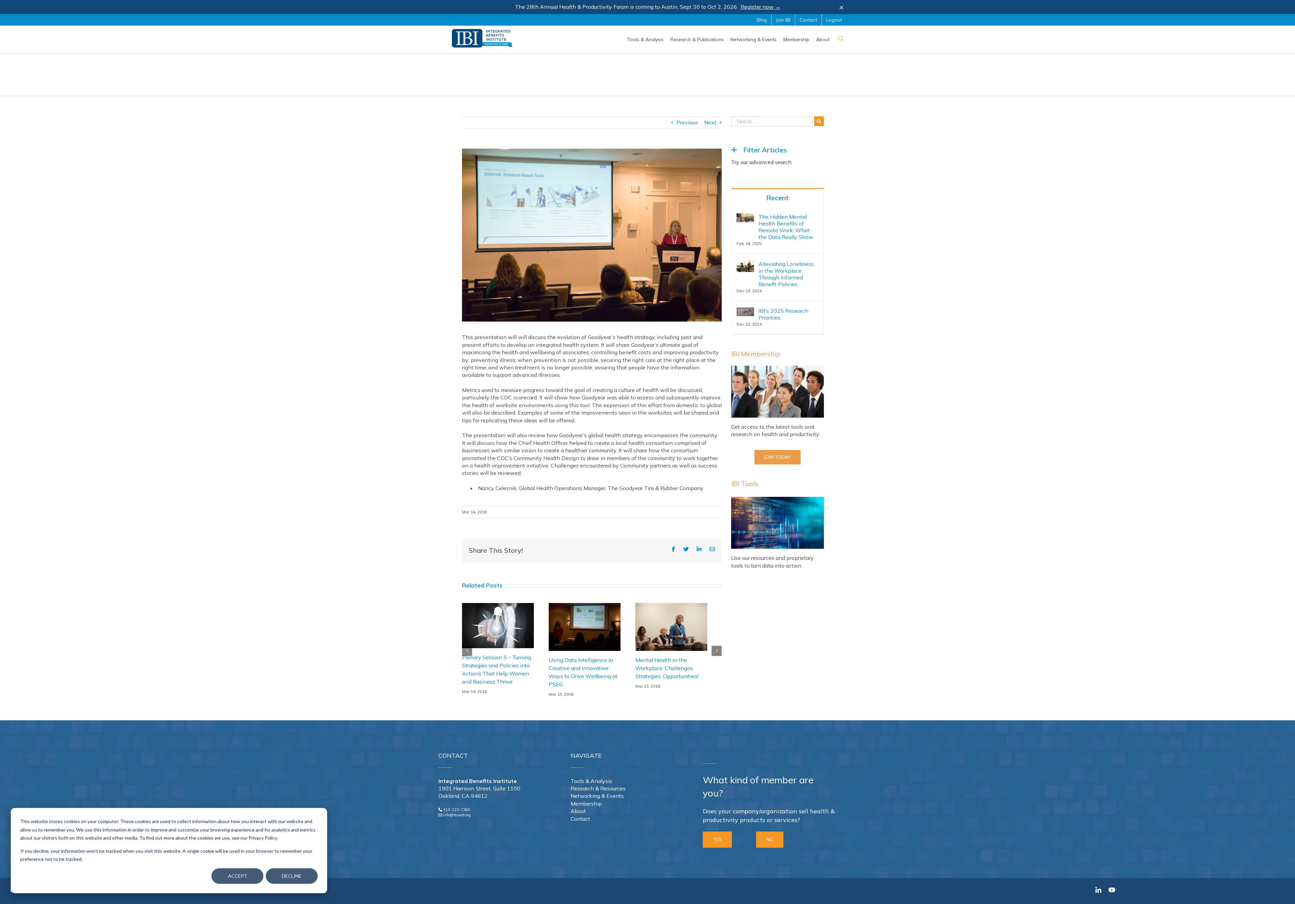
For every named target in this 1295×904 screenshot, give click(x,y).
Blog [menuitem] (762, 20)
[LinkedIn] (699, 549)
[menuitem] (645, 39)
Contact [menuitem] (808, 20)
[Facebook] (673, 549)
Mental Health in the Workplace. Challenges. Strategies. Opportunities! (580, 668)
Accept (237, 876)
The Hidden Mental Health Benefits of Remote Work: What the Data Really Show (785, 226)
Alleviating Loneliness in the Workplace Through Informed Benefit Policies (786, 274)
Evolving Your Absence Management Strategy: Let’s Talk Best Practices (670, 668)
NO (769, 839)
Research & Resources (598, 788)
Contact (580, 818)
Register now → (760, 6)
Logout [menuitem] (834, 20)
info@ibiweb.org (457, 815)
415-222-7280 (456, 809)
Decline (291, 876)
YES (717, 839)
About (578, 811)
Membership (586, 803)
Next (710, 122)
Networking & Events (597, 795)
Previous (687, 122)
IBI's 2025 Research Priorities (783, 314)
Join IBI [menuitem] (783, 20)
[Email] (712, 549)
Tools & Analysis (591, 781)
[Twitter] (686, 549)
